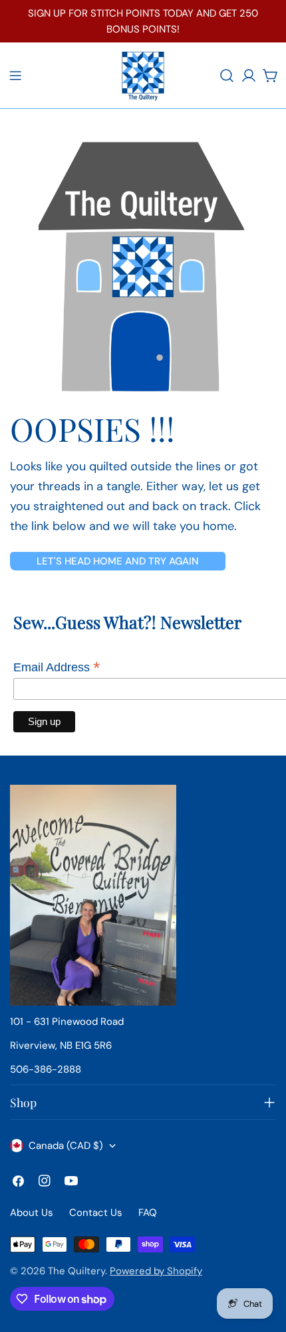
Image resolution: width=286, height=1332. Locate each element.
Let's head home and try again (118, 561)
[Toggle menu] (15, 75)
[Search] (227, 75)
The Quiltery (76, 1271)
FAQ (147, 1212)
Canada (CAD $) (66, 1145)
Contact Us (95, 1212)
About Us (31, 1212)
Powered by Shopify (156, 1271)
